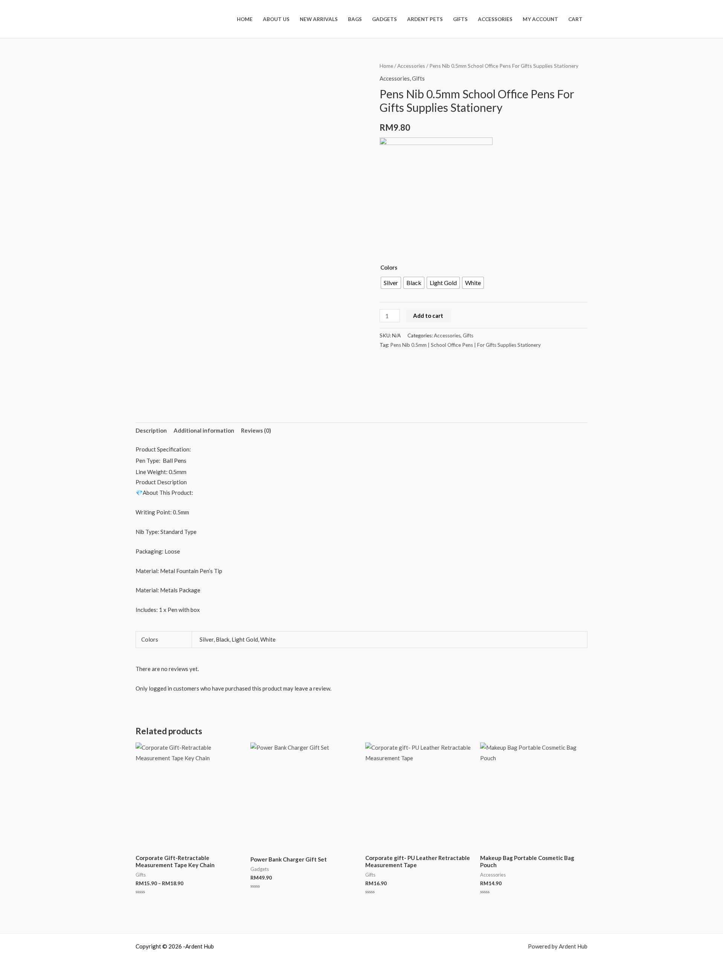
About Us (276, 19)
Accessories (495, 19)
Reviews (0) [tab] (256, 430)
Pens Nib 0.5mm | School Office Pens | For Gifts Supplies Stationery (465, 345)
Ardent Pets (425, 19)
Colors (388, 267)
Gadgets (384, 19)
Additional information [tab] (204, 430)
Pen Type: (149, 460)
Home (245, 19)
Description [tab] (151, 430)
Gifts (460, 19)
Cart (575, 19)
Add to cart (428, 315)
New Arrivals (319, 19)
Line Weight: (152, 471)
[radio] (391, 282)
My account (540, 19)
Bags (355, 19)
